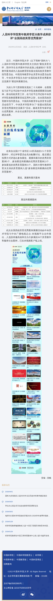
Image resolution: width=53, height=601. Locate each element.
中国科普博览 (35, 560)
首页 (39, 29)
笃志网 (23, 2)
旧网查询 (8, 564)
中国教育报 (21, 560)
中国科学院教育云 (24, 555)
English (17, 2)
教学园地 (28, 22)
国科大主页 (6, 2)
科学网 (38, 555)
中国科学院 (9, 555)
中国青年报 (9, 560)
